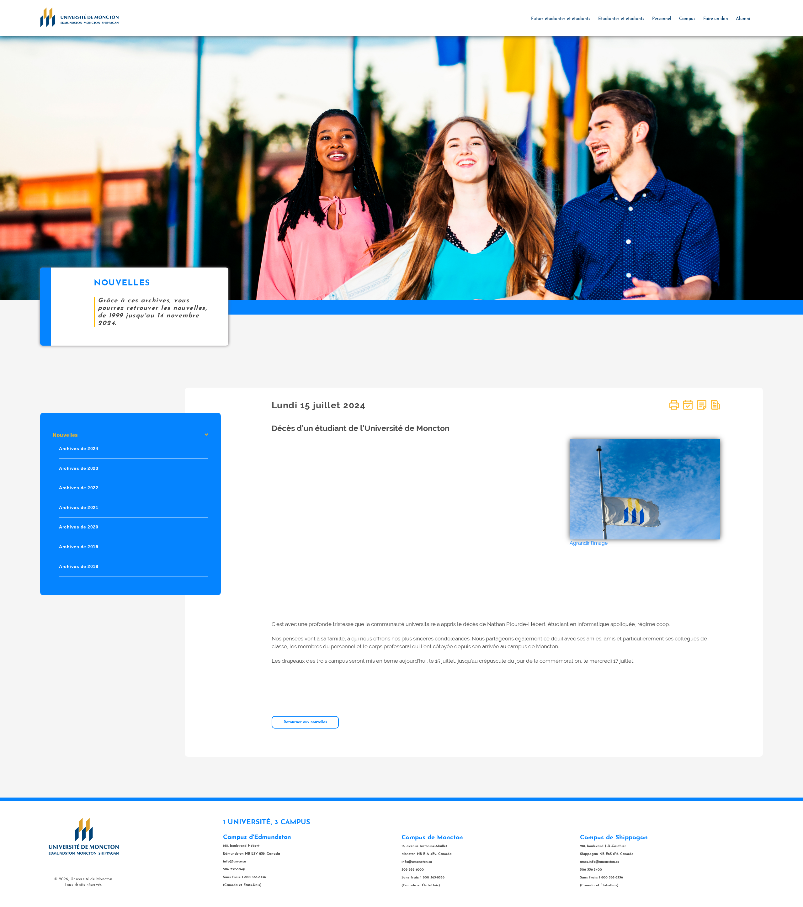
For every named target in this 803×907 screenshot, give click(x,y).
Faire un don (715, 19)
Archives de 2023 (78, 468)
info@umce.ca (234, 861)
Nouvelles (65, 435)
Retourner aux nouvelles (305, 722)
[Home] (79, 17)
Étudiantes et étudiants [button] (621, 19)
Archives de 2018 (78, 566)
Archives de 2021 (78, 507)
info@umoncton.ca (417, 862)
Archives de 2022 (78, 487)
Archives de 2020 (78, 526)
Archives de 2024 (78, 448)
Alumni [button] (743, 19)
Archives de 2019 (78, 546)
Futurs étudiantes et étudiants (560, 19)
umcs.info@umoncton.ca (600, 862)
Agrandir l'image (589, 543)
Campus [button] (687, 19)
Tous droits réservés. (84, 885)
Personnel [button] (661, 19)
